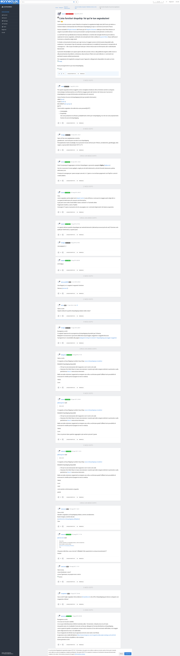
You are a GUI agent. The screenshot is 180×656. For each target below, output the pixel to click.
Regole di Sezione (91, 29)
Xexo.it (69, 371)
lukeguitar (63, 354)
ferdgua (63, 135)
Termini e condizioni (8, 652)
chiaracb (63, 451)
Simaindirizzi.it (86, 597)
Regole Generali (72, 29)
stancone (63, 509)
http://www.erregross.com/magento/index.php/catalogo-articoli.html (96, 635)
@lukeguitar (60, 402)
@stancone (60, 538)
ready (62, 86)
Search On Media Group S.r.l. (8, 653)
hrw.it (62, 99)
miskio (62, 192)
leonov (63, 13)
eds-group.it (68, 104)
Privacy (3, 652)
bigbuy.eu (107, 165)
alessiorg (63, 616)
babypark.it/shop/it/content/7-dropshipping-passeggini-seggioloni (98, 338)
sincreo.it (65, 288)
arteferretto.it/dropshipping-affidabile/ (68, 519)
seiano (63, 399)
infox (62, 305)
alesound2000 (64, 282)
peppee (63, 224)
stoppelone (64, 593)
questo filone (104, 37)
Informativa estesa (80, 654)
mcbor (62, 162)
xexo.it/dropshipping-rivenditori (93, 361)
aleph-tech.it (80, 198)
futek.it (63, 101)
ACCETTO (128, 653)
